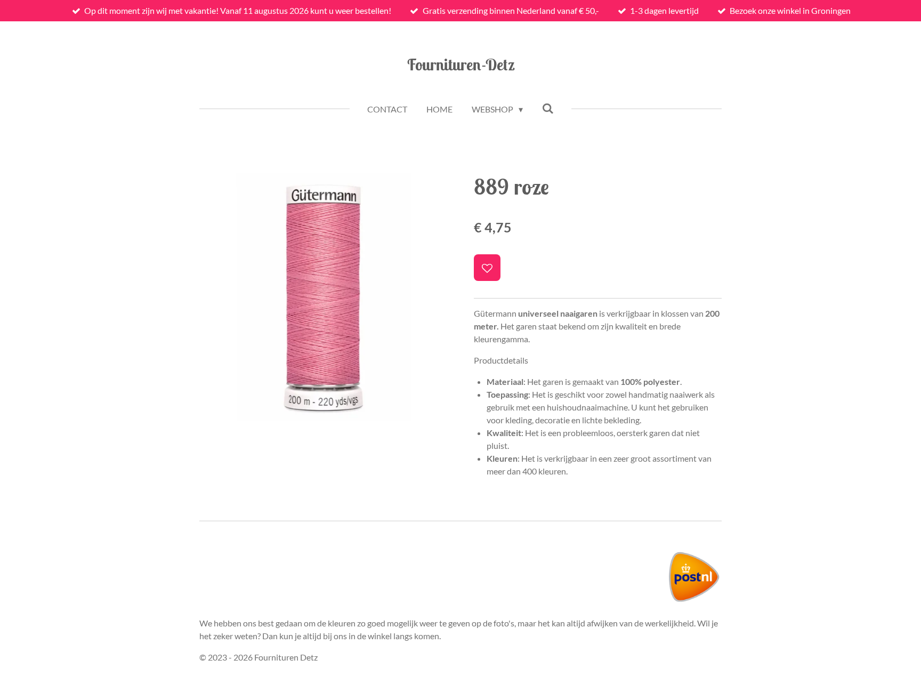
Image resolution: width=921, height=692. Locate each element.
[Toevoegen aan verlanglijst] (487, 267)
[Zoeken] (548, 108)
